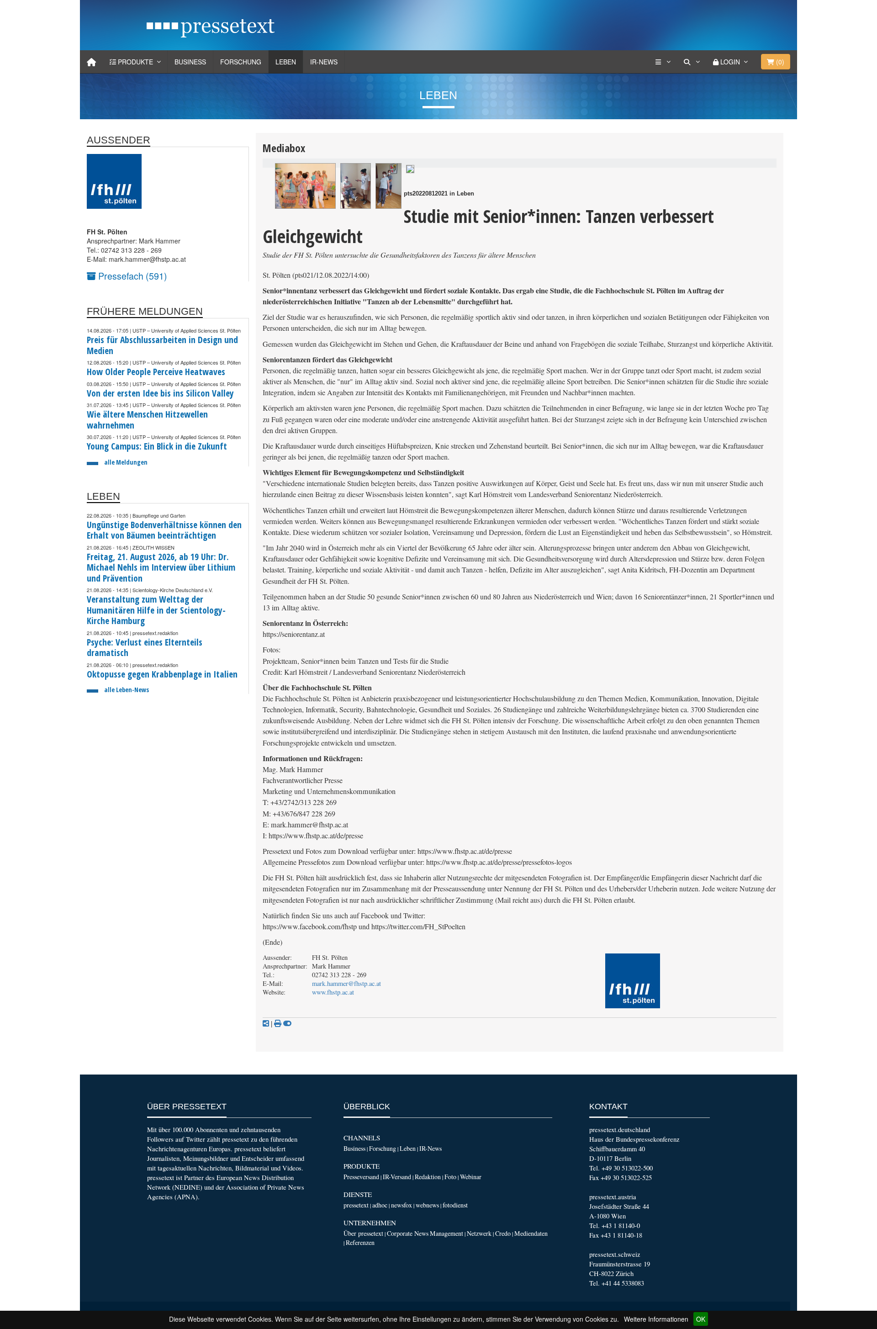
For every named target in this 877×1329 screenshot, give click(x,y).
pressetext (356, 1205)
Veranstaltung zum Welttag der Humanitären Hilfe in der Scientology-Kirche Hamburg (156, 610)
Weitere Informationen (656, 1319)
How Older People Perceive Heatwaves (156, 371)
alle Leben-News (126, 689)
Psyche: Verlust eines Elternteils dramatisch (144, 647)
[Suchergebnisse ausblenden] (287, 1023)
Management (446, 1233)
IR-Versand (397, 1176)
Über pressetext (363, 1233)
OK (700, 1319)
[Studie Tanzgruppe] (305, 186)
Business (190, 61)
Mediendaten (531, 1233)
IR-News (324, 61)
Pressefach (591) (131, 275)
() (779, 61)
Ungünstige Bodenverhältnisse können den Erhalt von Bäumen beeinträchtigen (164, 530)
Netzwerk (479, 1233)
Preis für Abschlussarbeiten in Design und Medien (162, 345)
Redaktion (428, 1176)
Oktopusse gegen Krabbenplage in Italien (162, 674)
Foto (450, 1176)
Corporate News (407, 1233)
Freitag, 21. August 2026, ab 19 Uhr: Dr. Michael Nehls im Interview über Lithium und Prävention (161, 567)
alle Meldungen (126, 462)
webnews (427, 1205)
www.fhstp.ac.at (333, 992)
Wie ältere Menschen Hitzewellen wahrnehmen (147, 419)
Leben (285, 61)
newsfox (401, 1205)
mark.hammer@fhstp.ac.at (346, 983)
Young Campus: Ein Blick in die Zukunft (157, 446)
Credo (503, 1233)
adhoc (379, 1205)
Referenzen (360, 1242)
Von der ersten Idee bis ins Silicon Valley (160, 393)
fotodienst (455, 1205)
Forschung (240, 61)
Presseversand (361, 1176)
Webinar (470, 1176)
